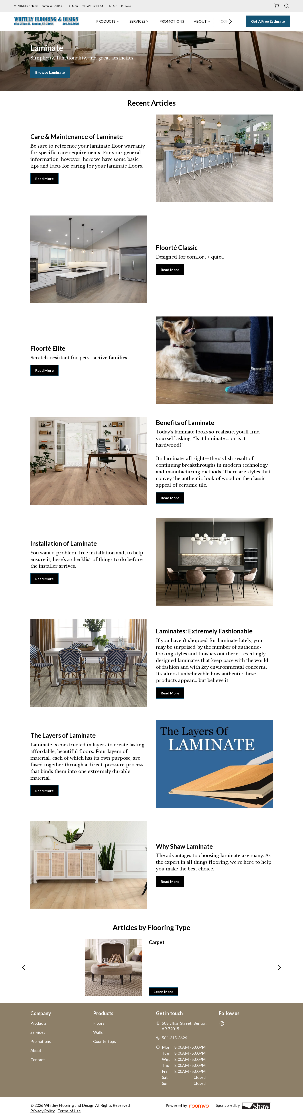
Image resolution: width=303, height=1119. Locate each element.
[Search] (286, 6)
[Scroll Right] (228, 21)
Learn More (163, 991)
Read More (44, 178)
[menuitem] (108, 21)
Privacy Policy (42, 1110)
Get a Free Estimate (268, 21)
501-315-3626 (122, 6)
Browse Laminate (50, 72)
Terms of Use (69, 1110)
